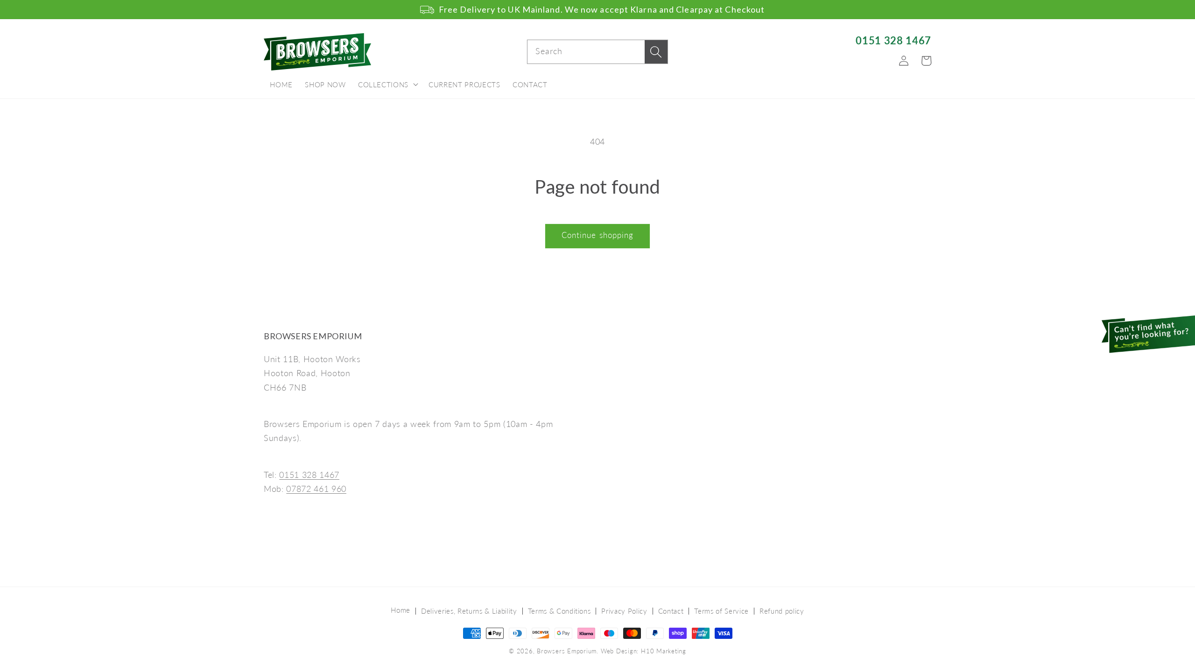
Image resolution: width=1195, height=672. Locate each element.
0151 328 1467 (893, 40)
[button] (387, 85)
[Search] (656, 51)
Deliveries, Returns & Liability (469, 611)
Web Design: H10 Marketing (643, 651)
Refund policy (781, 611)
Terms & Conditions (559, 611)
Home (400, 610)
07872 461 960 (316, 489)
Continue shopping (598, 235)
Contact (671, 611)
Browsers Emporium (567, 651)
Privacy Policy (624, 611)
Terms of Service (721, 611)
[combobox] (597, 51)
